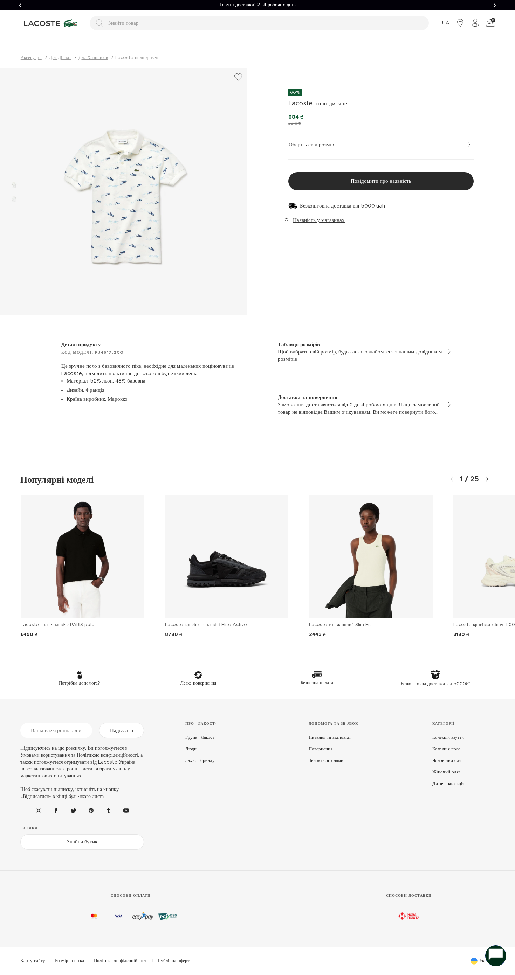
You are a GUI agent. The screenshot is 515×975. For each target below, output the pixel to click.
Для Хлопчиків (93, 58)
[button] (20, 5)
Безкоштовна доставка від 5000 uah (342, 206)
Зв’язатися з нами (326, 760)
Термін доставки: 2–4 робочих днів (257, 4)
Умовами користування (45, 755)
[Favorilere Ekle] (238, 77)
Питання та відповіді (330, 737)
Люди (191, 749)
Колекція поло (446, 749)
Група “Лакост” (201, 737)
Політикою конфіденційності (107, 755)
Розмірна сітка (69, 961)
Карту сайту (32, 961)
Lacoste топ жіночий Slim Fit (340, 625)
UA (445, 23)
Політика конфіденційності (121, 961)
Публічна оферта (175, 961)
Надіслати (121, 730)
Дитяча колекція (448, 783)
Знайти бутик (82, 841)
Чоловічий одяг (447, 760)
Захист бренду (200, 760)
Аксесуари (31, 58)
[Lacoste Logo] (51, 23)
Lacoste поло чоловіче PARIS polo (58, 625)
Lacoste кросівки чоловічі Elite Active (206, 625)
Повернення (320, 749)
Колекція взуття (448, 737)
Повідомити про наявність (381, 181)
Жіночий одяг (446, 772)
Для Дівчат (60, 58)
